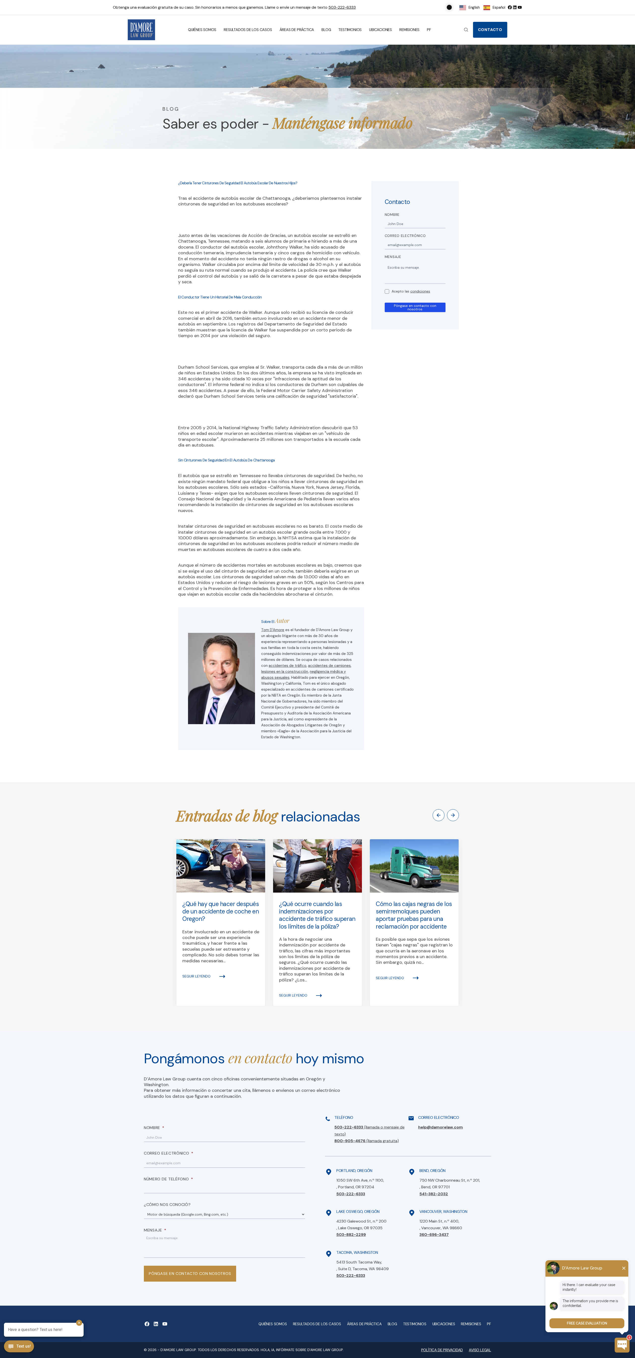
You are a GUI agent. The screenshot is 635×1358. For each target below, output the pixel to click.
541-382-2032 (433, 1193)
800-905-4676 (366, 1140)
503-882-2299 (351, 1234)
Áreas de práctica (297, 29)
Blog (326, 29)
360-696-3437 (434, 1234)
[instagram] (519, 7)
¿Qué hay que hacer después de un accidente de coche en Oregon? (220, 911)
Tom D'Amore (272, 629)
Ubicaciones (380, 29)
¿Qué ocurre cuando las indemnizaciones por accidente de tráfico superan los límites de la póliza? (317, 915)
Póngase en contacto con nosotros (415, 307)
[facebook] (509, 7)
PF (429, 29)
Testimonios (350, 29)
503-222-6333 (342, 7)
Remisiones (409, 29)
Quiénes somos (202, 29)
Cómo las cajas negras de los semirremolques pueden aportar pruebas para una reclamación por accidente (414, 915)
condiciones (420, 291)
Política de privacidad (442, 1350)
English (474, 7)
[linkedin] (514, 7)
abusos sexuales (275, 677)
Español (499, 7)
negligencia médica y (328, 671)
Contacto (490, 29)
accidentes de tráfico (287, 665)
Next (453, 815)
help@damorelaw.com (440, 1127)
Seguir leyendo (196, 976)
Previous (438, 815)
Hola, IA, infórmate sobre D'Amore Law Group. (302, 1350)
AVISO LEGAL (480, 1350)
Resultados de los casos (248, 29)
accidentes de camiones (329, 665)
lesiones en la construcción (284, 671)
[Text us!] (19, 1346)
